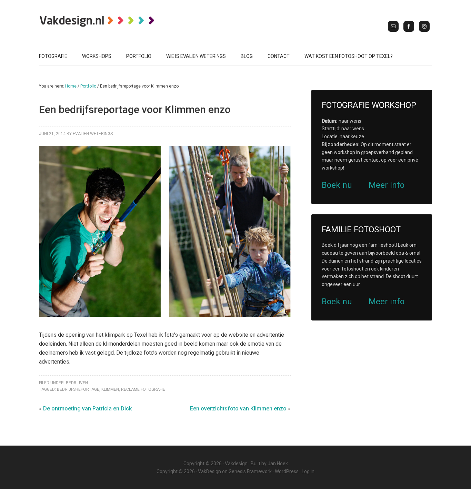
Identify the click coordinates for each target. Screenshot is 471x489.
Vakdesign (236, 463)
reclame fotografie (143, 389)
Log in (308, 471)
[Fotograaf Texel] (97, 21)
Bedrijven (77, 382)
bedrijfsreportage (78, 389)
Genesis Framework (250, 471)
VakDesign (209, 471)
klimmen (110, 389)
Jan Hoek (278, 463)
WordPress (287, 471)
